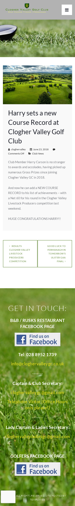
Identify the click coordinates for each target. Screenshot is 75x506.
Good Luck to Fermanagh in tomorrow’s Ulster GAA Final (56, 254)
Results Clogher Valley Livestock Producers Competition (19, 254)
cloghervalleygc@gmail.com (37, 392)
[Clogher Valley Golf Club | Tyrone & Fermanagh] (27, 8)
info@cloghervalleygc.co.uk (37, 363)
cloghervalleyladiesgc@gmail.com (37, 436)
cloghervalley (18, 149)
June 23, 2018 (41, 149)
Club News (38, 153)
